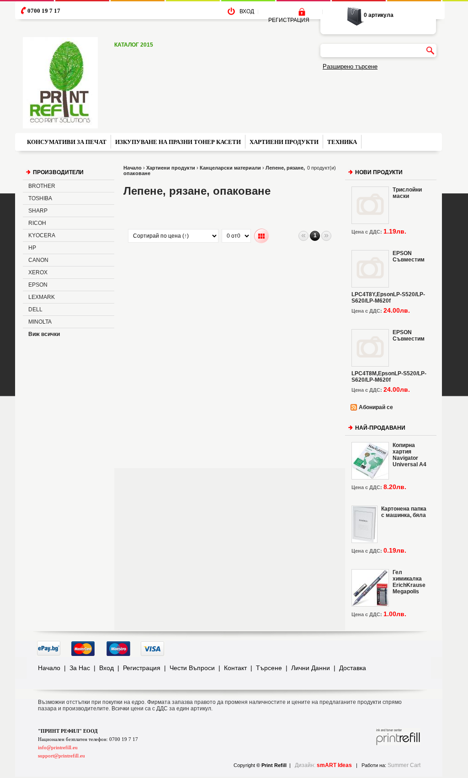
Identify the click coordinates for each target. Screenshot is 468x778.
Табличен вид (261, 236)
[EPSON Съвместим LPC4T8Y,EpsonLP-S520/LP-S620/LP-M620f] (370, 269)
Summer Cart (404, 765)
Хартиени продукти (170, 168)
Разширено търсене (350, 66)
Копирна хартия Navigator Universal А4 (409, 455)
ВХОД (246, 11)
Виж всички (44, 334)
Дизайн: (323, 765)
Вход (106, 667)
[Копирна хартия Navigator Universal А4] (370, 461)
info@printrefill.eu (58, 747)
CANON (38, 260)
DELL (35, 309)
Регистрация (141, 667)
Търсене (269, 667)
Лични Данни (310, 667)
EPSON (38, 285)
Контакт (235, 667)
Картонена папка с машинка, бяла (403, 512)
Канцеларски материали (230, 168)
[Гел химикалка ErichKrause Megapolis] (370, 588)
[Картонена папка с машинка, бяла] (364, 524)
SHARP (38, 211)
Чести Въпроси (192, 667)
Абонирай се (376, 407)
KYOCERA (41, 235)
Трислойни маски (407, 193)
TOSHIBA (40, 198)
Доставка (352, 667)
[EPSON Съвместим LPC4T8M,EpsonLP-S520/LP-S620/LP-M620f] (370, 348)
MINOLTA (40, 322)
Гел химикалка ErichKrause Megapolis (409, 582)
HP (32, 248)
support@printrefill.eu (61, 755)
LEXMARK (41, 297)
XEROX (38, 272)
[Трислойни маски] (370, 205)
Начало (132, 168)
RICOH (37, 223)
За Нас (79, 667)
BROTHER (41, 186)
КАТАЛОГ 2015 (133, 45)
